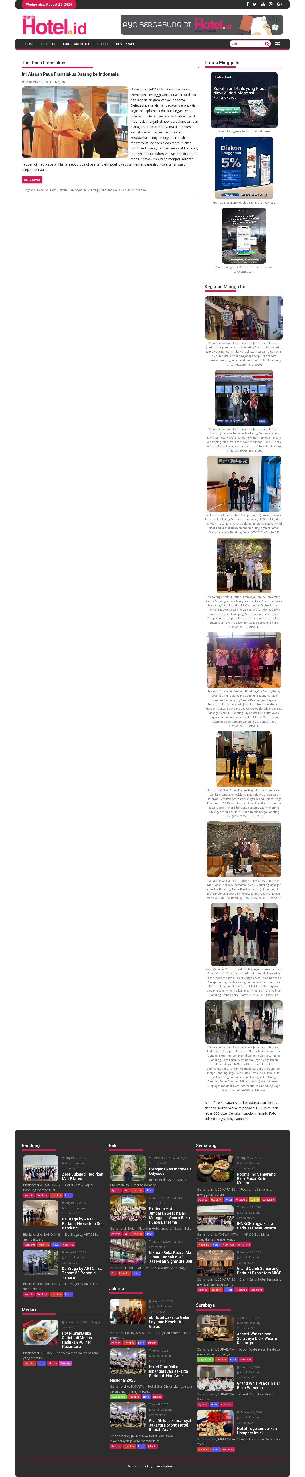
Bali (126, 1190)
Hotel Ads (68, 1244)
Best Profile (126, 44)
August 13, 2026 (250, 1252)
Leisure (103, 44)
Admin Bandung (74, 1163)
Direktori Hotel (76, 44)
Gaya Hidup (118, 1396)
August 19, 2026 (162, 1301)
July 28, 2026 (160, 1404)
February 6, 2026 (251, 1412)
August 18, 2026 (250, 1207)
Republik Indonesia (134, 190)
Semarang (269, 1199)
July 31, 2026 (160, 1351)
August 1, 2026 (249, 1318)
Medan (53, 1363)
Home (29, 44)
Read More (32, 179)
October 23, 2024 (163, 1158)
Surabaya (245, 1359)
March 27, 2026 (250, 1367)
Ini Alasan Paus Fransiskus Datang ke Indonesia (70, 74)
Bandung (42, 1195)
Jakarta (63, 190)
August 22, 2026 (75, 1252)
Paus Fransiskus (110, 190)
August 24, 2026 (250, 1158)
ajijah (61, 82)
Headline (48, 44)
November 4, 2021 (77, 1322)
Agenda (30, 190)
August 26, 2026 (75, 1158)
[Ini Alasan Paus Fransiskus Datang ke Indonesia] (75, 89)
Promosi (66, 1363)
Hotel (53, 190)
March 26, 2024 (162, 1198)
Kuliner (254, 1199)
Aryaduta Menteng (86, 190)
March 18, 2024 (162, 1241)
